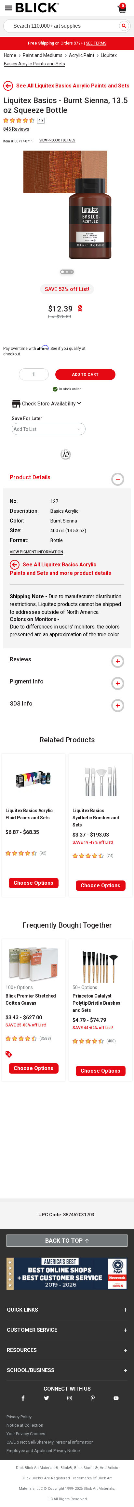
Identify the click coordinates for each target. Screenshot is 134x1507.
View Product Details (57, 140)
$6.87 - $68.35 (22, 832)
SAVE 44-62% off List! (93, 1027)
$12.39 (60, 308)
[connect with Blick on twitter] (46, 1402)
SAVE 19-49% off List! (93, 842)
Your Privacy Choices (26, 1433)
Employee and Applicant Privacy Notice (43, 1450)
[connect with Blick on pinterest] (92, 1402)
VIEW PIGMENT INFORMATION (36, 552)
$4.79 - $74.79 (89, 1020)
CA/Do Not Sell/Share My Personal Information (50, 1442)
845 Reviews (16, 129)
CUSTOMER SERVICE (32, 1330)
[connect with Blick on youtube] (116, 1402)
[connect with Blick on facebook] (23, 1402)
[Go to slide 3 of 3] (71, 272)
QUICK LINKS (22, 1310)
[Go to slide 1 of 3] (62, 272)
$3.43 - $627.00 (24, 1017)
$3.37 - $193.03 (91, 835)
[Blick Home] (37, 8)
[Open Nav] (8, 8)
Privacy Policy (19, 1416)
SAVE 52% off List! (67, 289)
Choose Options (33, 883)
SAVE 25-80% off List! (26, 1025)
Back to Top (64, 1240)
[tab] (67, 477)
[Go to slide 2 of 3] (67, 272)
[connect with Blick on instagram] (69, 1402)
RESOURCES (22, 1350)
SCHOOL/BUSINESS (30, 1370)
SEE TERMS (96, 43)
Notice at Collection (25, 1425)
